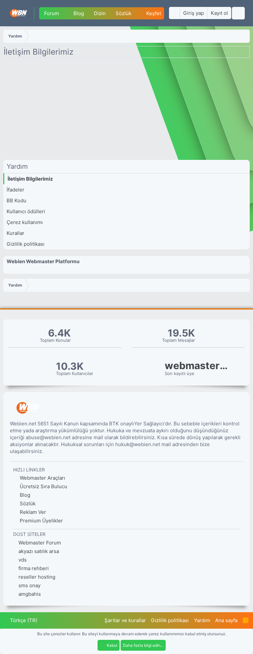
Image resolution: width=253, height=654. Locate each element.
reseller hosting (36, 577)
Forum (51, 13)
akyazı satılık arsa (38, 551)
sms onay (29, 585)
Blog (78, 13)
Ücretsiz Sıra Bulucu (42, 486)
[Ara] (238, 13)
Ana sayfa (226, 620)
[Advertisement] (126, 110)
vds (22, 560)
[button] (64, 13)
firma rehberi (33, 568)
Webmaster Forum (39, 543)
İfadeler (15, 190)
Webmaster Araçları (41, 478)
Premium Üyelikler (40, 520)
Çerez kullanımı (25, 222)
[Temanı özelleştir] (174, 13)
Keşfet (153, 13)
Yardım (202, 620)
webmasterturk (198, 366)
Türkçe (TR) (23, 620)
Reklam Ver (32, 512)
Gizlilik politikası (25, 244)
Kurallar (15, 233)
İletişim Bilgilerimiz (30, 179)
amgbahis (29, 594)
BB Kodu (16, 200)
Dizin (100, 13)
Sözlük (123, 13)
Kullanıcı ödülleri (26, 211)
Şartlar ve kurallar (125, 620)
